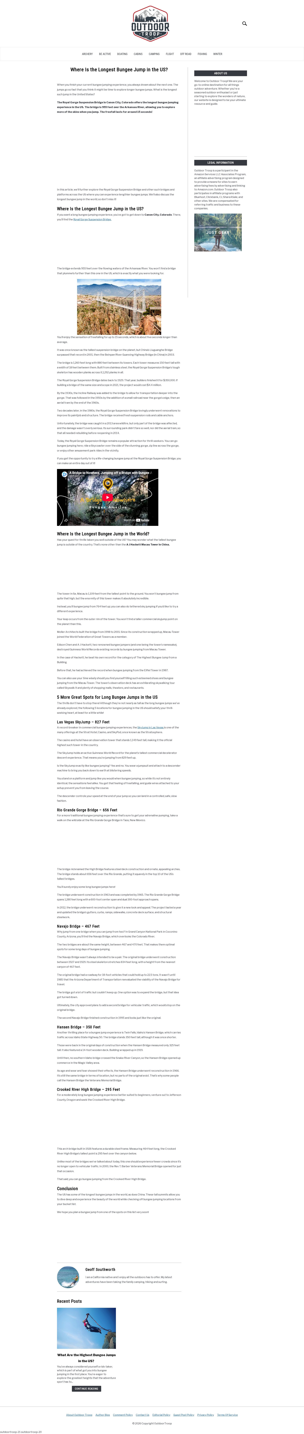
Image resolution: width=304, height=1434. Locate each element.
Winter (217, 54)
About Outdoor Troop (79, 1414)
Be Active (105, 54)
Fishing (202, 54)
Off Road (185, 54)
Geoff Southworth (100, 1269)
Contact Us (142, 1414)
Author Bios (102, 1414)
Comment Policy (123, 1414)
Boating (122, 54)
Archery (87, 54)
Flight (170, 54)
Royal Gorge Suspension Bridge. (92, 219)
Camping (154, 54)
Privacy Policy (205, 1414)
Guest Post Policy (183, 1414)
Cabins (138, 54)
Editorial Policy (161, 1414)
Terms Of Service (227, 1414)
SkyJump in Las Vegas (150, 727)
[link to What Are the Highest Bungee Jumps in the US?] (86, 1328)
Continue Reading (86, 1388)
